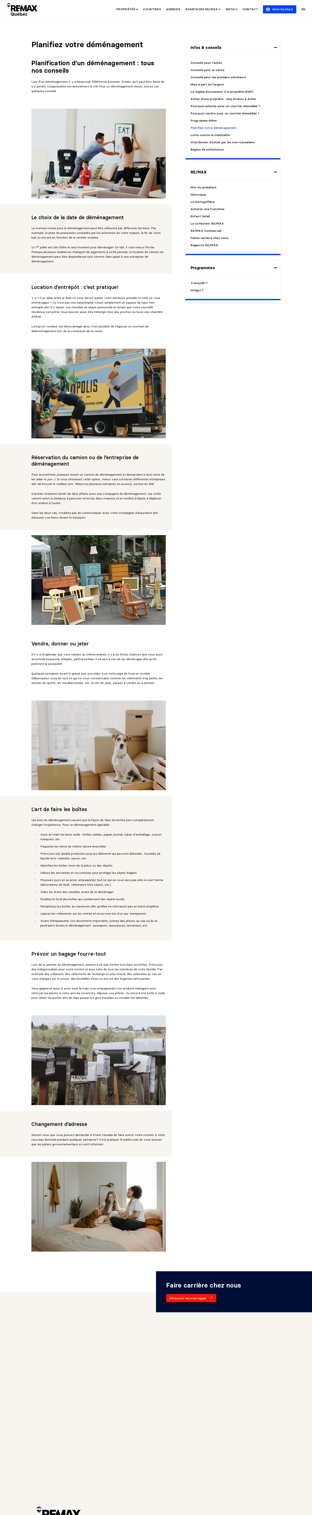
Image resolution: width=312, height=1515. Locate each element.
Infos (231, 9)
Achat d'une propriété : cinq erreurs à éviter (223, 99)
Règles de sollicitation (207, 149)
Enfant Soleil (200, 216)
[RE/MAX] (22, 9)
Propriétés (126, 9)
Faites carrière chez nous (209, 238)
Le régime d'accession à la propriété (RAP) (222, 92)
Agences (173, 9)
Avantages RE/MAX (202, 9)
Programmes (203, 268)
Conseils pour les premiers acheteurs (218, 77)
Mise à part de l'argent (207, 84)
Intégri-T (197, 290)
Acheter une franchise (208, 209)
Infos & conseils (206, 47)
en (303, 9)
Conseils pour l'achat (206, 63)
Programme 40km (204, 120)
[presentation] (233, 47)
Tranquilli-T (199, 283)
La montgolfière (203, 202)
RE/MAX (199, 172)
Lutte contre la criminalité (210, 135)
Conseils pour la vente (207, 70)
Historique (198, 194)
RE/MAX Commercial (206, 231)
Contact (250, 9)
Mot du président (203, 187)
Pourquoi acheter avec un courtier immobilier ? (226, 106)
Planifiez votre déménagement (213, 128)
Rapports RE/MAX (204, 245)
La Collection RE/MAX (207, 223)
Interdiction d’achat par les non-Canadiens (223, 142)
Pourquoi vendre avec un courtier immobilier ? (225, 113)
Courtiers (152, 9)
